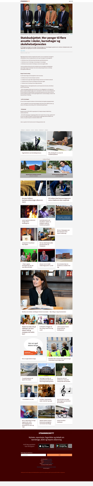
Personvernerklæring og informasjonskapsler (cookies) (46, 466)
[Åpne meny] (72, 1)
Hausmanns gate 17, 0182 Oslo (48, 463)
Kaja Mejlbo (50, 459)
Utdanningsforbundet (48, 462)
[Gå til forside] (25, 1)
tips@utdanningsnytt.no (48, 460)
